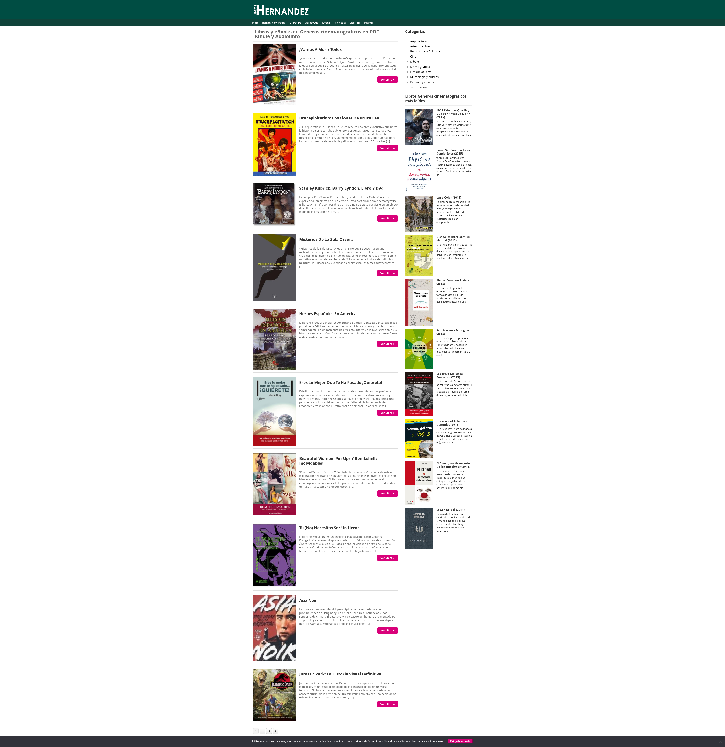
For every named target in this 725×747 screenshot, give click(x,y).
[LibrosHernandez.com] (281, 11)
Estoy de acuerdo (460, 741)
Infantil (368, 22)
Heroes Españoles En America (328, 313)
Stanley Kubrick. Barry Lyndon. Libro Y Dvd (341, 188)
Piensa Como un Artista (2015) (453, 282)
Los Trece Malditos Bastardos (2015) (449, 375)
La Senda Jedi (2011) (450, 509)
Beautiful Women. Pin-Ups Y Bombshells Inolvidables (338, 461)
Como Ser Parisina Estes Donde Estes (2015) (453, 151)
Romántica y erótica (274, 22)
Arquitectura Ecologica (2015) (452, 332)
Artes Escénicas (420, 46)
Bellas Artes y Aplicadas (425, 51)
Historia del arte (420, 72)
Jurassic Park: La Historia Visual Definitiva (340, 674)
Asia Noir (308, 600)
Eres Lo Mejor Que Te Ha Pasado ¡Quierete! (340, 382)
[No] (720, 742)
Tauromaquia (418, 87)
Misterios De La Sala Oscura (326, 239)
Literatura (295, 22)
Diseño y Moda (420, 67)
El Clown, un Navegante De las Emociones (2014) (453, 464)
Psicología (340, 22)
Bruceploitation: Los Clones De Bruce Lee (339, 118)
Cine (413, 56)
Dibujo (414, 61)
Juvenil (326, 22)
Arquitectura (418, 41)
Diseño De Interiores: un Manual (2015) (453, 238)
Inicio (255, 22)
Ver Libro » (387, 79)
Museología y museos (424, 77)
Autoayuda (311, 22)
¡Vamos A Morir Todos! (321, 49)
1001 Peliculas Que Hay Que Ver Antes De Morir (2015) (453, 113)
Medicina (354, 22)
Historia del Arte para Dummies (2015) (451, 422)
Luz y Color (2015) (448, 197)
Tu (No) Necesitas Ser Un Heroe (329, 527)
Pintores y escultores (423, 82)
